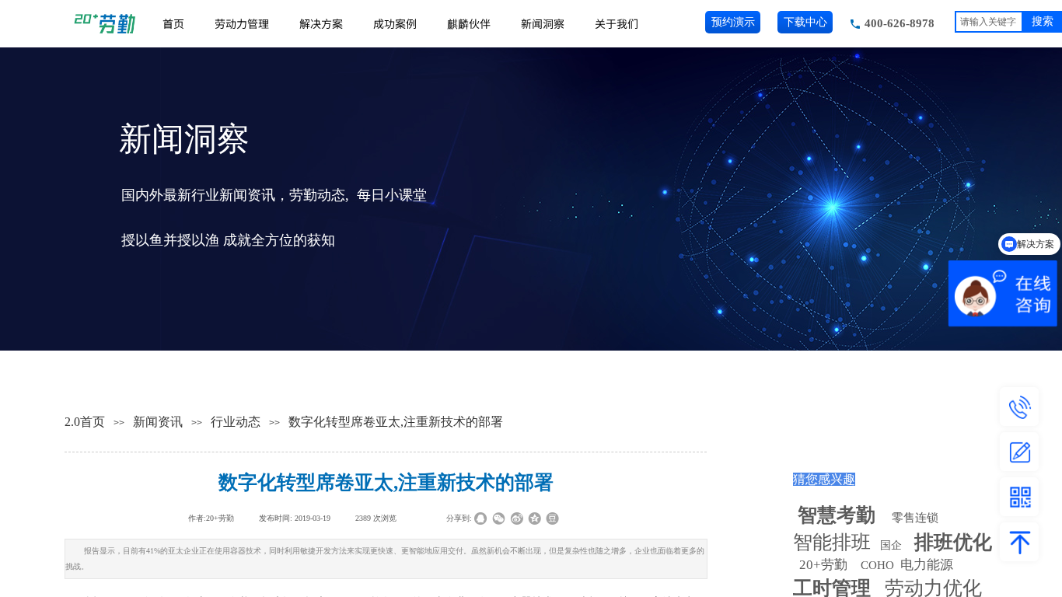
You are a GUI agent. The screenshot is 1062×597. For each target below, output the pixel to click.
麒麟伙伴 (469, 23)
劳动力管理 (242, 23)
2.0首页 (85, 421)
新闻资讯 (158, 421)
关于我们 (616, 23)
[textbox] (989, 22)
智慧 (836, 514)
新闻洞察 (542, 23)
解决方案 (321, 23)
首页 (173, 23)
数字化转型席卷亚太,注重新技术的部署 (395, 421)
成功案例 (395, 23)
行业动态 (235, 421)
